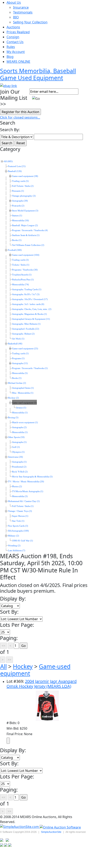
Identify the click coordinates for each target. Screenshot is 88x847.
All (3, 666)
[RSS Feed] (1, 839)
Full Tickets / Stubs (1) (23, 506)
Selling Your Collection (30, 22)
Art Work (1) (18, 339)
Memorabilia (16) (20, 220)
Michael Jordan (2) (17, 383)
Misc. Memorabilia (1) (22, 393)
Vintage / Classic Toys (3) (20, 511)
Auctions (13, 27)
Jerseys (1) (21, 408)
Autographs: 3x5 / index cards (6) (28, 304)
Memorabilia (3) (20, 496)
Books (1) (16, 240)
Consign (13, 37)
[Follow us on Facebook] (7, 839)
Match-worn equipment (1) (25, 422)
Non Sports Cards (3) (18, 526)
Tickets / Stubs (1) (20, 265)
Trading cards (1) (20, 353)
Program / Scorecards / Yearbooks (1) (30, 368)
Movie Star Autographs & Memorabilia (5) (32, 477)
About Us (14, 2)
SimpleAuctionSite (51, 832)
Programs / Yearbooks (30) (25, 270)
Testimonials (23, 12)
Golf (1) (16, 447)
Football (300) (15, 250)
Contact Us (15, 42)
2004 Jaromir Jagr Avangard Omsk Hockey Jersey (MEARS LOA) (42, 684)
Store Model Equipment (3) (25, 211)
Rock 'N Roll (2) (20, 472)
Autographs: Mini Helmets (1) (26, 324)
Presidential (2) (19, 467)
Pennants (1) (18, 191)
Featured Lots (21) (17, 166)
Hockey (23, 666)
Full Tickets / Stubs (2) (23, 186)
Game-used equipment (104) (25, 255)
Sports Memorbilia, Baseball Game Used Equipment (38, 74)
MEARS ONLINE (18, 61)
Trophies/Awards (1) (22, 275)
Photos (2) (17, 486)
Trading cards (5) (20, 181)
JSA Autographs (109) (18, 531)
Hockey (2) (13, 398)
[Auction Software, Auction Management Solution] (20, 827)
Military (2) (13, 536)
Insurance (21, 7)
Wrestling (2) (14, 545)
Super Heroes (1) (20, 516)
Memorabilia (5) (20, 373)
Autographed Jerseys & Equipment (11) (31, 319)
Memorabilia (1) (20, 412)
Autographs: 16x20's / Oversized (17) (30, 299)
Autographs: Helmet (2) (23, 334)
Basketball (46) (15, 344)
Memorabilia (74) (20, 284)
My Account (16, 51)
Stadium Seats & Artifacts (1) (25, 235)
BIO (16, 17)
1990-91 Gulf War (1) (22, 541)
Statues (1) (17, 215)
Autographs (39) (20, 201)
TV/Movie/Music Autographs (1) (27, 491)
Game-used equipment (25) (25, 348)
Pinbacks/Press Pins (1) (23, 280)
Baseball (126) (15, 171)
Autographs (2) (19, 427)
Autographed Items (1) (23, 388)
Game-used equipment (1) (24, 403)
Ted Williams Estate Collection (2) (28, 245)
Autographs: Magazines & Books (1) (29, 314)
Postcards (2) (18, 206)
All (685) (8, 161)
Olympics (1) (18, 452)
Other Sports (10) (16, 437)
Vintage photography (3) (24, 196)
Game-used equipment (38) (25, 176)
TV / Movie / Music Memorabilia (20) (26, 481)
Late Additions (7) (16, 550)
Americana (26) (15, 457)
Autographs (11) (20, 363)
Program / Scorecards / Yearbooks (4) (30, 230)
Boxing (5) (13, 417)
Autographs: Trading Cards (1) (26, 289)
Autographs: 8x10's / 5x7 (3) (25, 294)
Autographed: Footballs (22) (25, 329)
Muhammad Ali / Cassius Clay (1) (24, 501)
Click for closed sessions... (20, 117)
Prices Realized (18, 32)
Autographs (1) (19, 442)
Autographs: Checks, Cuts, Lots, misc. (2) (31, 309)
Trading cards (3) (20, 260)
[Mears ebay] (8, 85)
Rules (11, 47)
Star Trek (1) (18, 521)
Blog (10, 56)
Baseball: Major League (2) (25, 225)
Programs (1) (18, 358)
